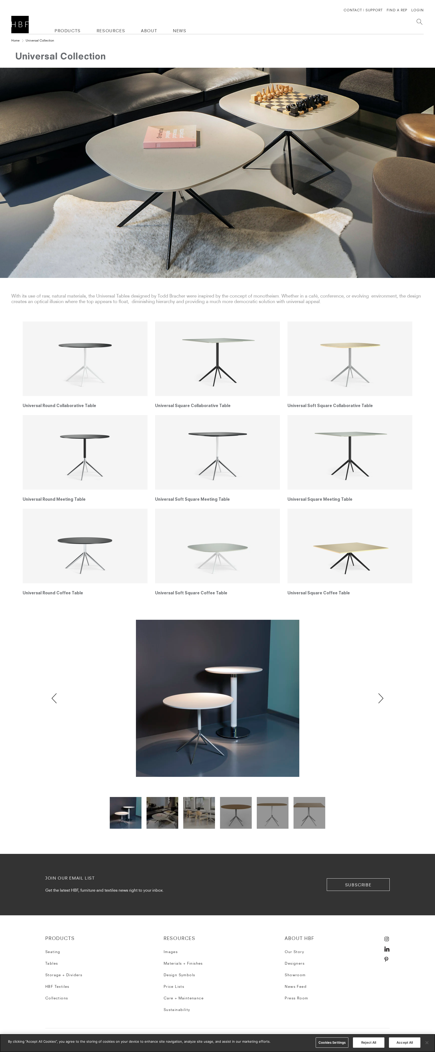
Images (171, 952)
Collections (56, 998)
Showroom (295, 975)
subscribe (358, 884)
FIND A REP (397, 10)
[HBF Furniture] (21, 24)
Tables (51, 963)
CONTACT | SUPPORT (363, 10)
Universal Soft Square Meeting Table (192, 500)
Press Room (296, 998)
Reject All (368, 1042)
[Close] (426, 1042)
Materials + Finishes (183, 963)
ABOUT (149, 30)
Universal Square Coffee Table (318, 593)
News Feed (296, 987)
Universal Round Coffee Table (53, 593)
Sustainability (177, 1010)
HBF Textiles (57, 987)
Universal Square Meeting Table (319, 500)
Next (380, 698)
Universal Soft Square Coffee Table (191, 593)
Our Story (294, 952)
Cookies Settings (332, 1042)
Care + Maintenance (184, 998)
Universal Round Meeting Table (54, 500)
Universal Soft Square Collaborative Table (330, 406)
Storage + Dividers (63, 975)
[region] (217, 1043)
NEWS (179, 30)
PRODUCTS (68, 30)
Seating (52, 952)
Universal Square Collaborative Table (193, 406)
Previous (54, 698)
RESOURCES (111, 30)
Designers (295, 963)
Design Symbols (179, 975)
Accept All (404, 1042)
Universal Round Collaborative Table (59, 406)
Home (15, 40)
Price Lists (174, 987)
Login (417, 10)
